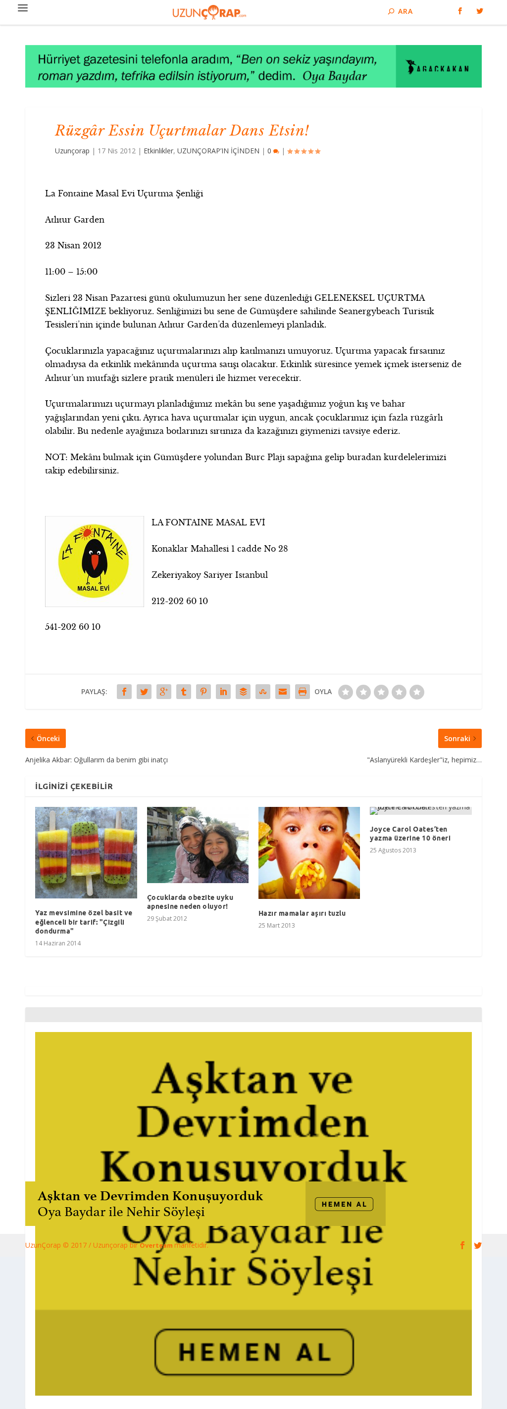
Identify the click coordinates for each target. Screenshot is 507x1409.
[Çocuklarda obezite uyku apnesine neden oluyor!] (198, 845)
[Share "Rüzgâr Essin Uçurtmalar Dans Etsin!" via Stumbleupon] (263, 692)
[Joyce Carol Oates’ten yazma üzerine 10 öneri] (420, 811)
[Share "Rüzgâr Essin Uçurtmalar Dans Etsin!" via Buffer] (243, 692)
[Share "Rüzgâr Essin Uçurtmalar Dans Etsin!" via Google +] (164, 692)
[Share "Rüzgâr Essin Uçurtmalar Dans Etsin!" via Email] (283, 692)
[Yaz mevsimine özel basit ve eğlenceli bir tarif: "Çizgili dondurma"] (86, 853)
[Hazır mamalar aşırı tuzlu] (309, 853)
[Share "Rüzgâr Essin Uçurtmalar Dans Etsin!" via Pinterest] (203, 692)
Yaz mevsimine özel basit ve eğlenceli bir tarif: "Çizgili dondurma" (84, 922)
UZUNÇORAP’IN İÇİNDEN (218, 150)
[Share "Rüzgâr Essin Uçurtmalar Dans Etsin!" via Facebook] (124, 692)
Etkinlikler (158, 150)
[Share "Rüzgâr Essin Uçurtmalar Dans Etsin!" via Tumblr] (184, 692)
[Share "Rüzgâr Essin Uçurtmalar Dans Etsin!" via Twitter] (144, 692)
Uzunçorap (72, 150)
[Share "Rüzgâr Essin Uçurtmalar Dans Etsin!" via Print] (302, 692)
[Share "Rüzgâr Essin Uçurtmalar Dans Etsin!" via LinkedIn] (223, 692)
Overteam (157, 1245)
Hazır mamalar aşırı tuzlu (302, 913)
